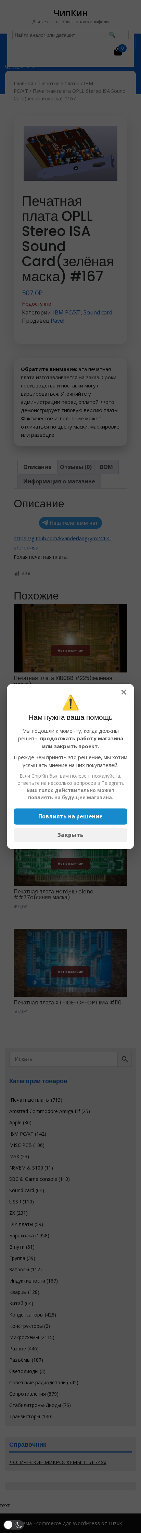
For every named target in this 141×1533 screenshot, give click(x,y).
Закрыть (70, 835)
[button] (13, 1525)
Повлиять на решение (70, 816)
